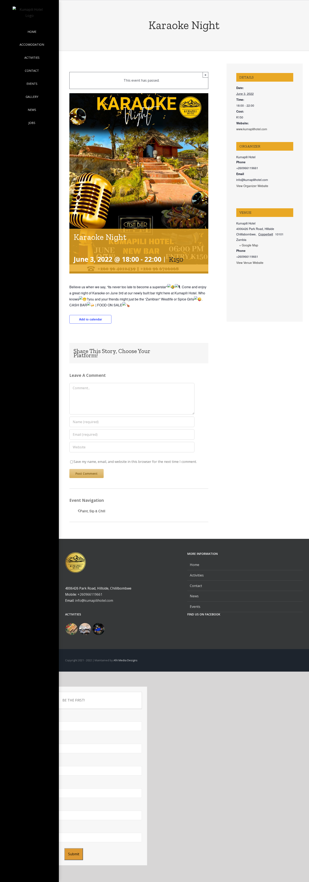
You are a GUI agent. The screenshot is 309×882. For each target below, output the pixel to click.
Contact (196, 585)
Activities (197, 575)
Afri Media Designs (125, 660)
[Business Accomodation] (85, 629)
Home (194, 564)
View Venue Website (249, 262)
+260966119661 (90, 594)
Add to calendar (90, 319)
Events (195, 606)
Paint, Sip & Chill (92, 511)
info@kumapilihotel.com (94, 600)
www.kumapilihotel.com (251, 129)
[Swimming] (98, 629)
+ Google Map (248, 245)
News (194, 596)
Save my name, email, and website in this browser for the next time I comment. (135, 461)
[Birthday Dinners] (71, 629)
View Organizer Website (252, 186)
